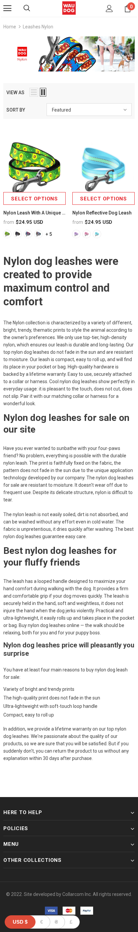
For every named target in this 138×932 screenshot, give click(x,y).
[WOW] (38, 234)
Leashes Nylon (38, 26)
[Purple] (76, 234)
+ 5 (49, 234)
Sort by (15, 110)
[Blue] (97, 234)
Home (9, 26)
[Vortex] (28, 234)
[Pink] (86, 234)
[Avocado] (7, 234)
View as (15, 92)
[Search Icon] (26, 8)
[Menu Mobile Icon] (7, 8)
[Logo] (69, 8)
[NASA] (17, 234)
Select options (34, 199)
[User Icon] (109, 8)
